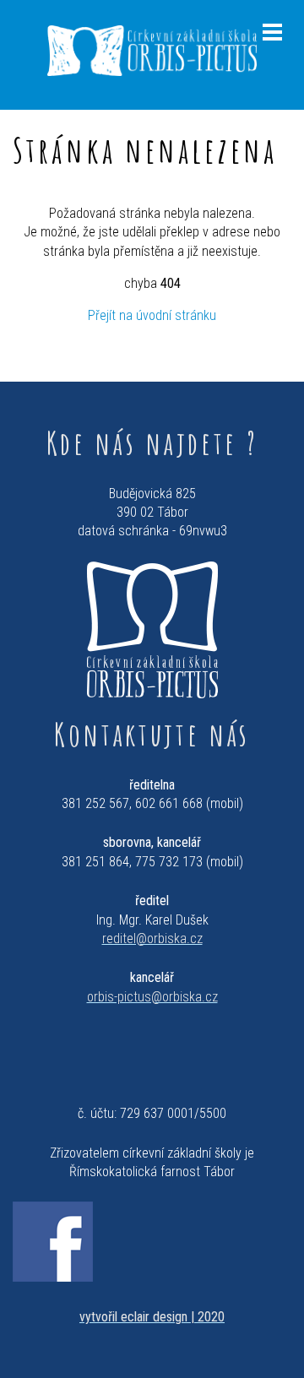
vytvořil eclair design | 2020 (152, 1317)
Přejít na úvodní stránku (152, 315)
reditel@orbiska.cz (152, 938)
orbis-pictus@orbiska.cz (152, 997)
